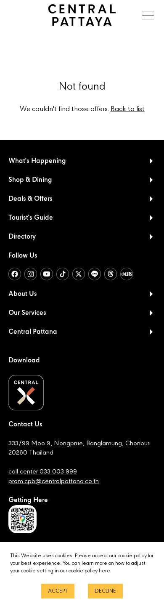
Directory (22, 237)
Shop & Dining (30, 180)
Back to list (128, 109)
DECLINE (105, 591)
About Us (22, 294)
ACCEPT (58, 591)
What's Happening (37, 161)
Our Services (27, 313)
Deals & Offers (30, 199)
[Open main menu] (148, 15)
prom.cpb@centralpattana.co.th (53, 481)
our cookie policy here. (85, 571)
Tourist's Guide (30, 218)
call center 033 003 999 (42, 472)
